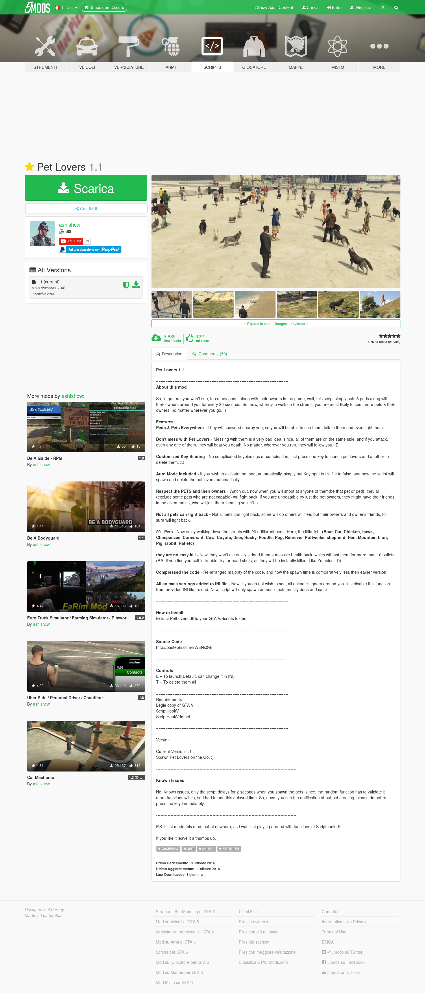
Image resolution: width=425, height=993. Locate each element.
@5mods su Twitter (344, 952)
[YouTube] (61, 231)
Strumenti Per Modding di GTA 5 (185, 911)
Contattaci (331, 911)
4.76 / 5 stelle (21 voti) (384, 341)
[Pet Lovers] (276, 231)
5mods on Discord (343, 972)
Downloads (172, 340)
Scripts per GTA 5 (172, 952)
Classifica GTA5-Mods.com (263, 962)
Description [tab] (171, 354)
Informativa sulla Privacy (344, 921)
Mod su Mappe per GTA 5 (179, 972)
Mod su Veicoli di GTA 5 (177, 921)
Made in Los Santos (43, 915)
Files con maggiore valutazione (267, 952)
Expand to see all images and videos (276, 323)
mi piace (202, 340)
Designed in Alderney (44, 909)
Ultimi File (248, 911)
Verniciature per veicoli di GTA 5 (185, 932)
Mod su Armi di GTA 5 (176, 942)
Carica (312, 7)
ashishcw (69, 224)
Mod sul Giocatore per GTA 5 (182, 962)
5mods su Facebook (345, 962)
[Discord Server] (69, 231)
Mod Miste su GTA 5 (174, 982)
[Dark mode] (384, 7)
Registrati (364, 7)
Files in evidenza (254, 921)
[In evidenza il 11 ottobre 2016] (29, 167)
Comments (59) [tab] (211, 354)
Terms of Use (334, 932)
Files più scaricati (254, 942)
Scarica (92, 187)
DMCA (328, 942)
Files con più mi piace (258, 932)
